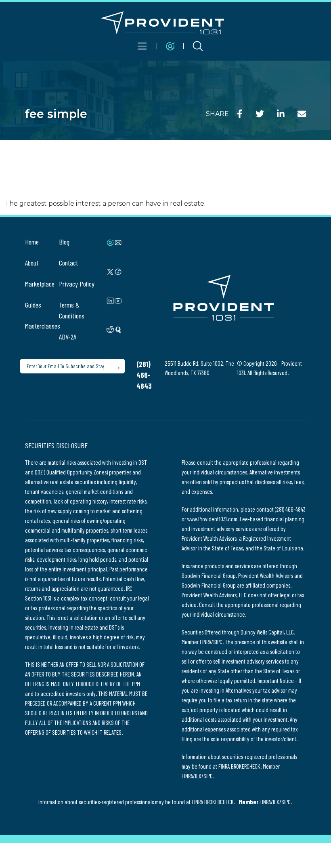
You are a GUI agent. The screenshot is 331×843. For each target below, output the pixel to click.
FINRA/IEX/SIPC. (276, 801)
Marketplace (39, 283)
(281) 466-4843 (144, 375)
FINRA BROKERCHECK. (213, 801)
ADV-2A (67, 336)
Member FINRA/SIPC (202, 641)
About (31, 262)
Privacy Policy (76, 283)
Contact (68, 262)
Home (32, 241)
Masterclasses (42, 325)
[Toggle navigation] (142, 46)
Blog (64, 241)
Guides (33, 304)
